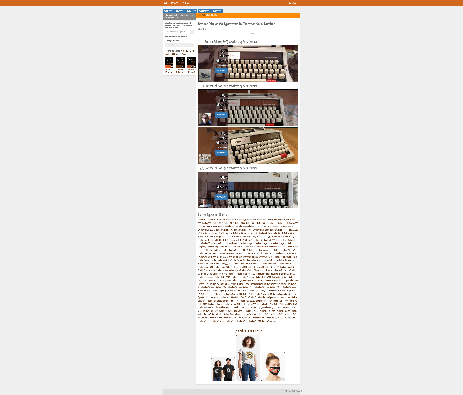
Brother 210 (251, 220)
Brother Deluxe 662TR (269, 264)
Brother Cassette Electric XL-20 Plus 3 (238, 240)
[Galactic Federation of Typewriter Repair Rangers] (248, 358)
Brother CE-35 (281, 240)
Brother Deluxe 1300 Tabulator (286, 257)
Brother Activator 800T (224, 230)
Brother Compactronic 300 (217, 247)
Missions (187, 3)
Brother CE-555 (218, 243)
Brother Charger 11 (232, 243)
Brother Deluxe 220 (271, 260)
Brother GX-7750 (262, 287)
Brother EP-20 (248, 281)
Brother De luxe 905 (266, 257)
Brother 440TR (283, 223)
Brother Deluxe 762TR (256, 267)
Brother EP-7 (214, 284)
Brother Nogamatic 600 (281, 294)
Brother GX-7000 (235, 287)
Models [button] (179, 11)
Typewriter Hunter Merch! (248, 331)
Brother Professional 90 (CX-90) (285, 304)
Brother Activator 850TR (243, 230)
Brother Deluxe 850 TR (288, 267)
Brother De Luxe (204, 257)
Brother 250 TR (283, 220)
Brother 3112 (218, 223)
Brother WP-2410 (211, 318)
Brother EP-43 (282, 281)
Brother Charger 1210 (264, 243)
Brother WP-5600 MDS (256, 318)
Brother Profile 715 (220, 308)
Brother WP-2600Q (226, 318)
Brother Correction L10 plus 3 (284, 250)
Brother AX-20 (289, 233)
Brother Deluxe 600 (236, 264)
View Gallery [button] (221, 71)
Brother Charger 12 (248, 243)
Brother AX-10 (293, 230)
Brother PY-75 (268, 308)
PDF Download (168, 72)
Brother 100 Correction (216, 220)
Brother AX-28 (227, 237)
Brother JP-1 (232, 291)
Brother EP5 (224, 284)
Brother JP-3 (242, 291)
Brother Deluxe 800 (272, 267)
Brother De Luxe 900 (250, 257)
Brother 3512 (229, 223)
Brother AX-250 (215, 237)
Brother (204, 15)
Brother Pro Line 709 (280, 301)
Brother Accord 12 (267, 227)
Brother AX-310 (252, 237)
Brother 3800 (240, 223)
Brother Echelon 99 (288, 274)
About (174, 3)
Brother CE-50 (207, 243)
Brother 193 (241, 220)
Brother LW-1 (274, 291)
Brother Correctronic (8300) (208, 254)
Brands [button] (168, 11)
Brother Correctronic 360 (248, 254)
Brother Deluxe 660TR (252, 264)
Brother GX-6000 (208, 287)
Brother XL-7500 (255, 321)
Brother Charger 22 (280, 243)
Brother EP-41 (271, 281)
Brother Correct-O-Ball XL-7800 (280, 247)
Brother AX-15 (253, 233)
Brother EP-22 (260, 281)
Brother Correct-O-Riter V (238, 250)
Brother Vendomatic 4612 (233, 314)
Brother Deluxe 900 (220, 270)
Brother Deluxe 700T (205, 267)
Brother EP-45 (204, 284)
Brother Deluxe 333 (221, 264)
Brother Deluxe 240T (205, 264)
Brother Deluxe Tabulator (238, 270)
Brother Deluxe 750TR (222, 267)
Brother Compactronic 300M (238, 247)
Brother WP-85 (242, 321)
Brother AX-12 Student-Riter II (223, 233)
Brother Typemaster (283, 311)
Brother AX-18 (277, 233)
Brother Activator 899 (278, 230)
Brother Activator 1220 (283, 227)
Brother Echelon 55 (282, 270)
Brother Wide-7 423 (251, 314)
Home (199, 15)
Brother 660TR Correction (216, 227)
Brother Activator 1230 (206, 230)
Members (293, 3)
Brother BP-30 (290, 237)
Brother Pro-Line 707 (215, 304)
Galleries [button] (192, 11)
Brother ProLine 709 (255, 308)
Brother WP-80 (230, 321)
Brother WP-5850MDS (289, 318)
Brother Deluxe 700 (286, 264)
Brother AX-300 (240, 237)
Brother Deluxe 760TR (239, 267)
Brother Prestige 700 (230, 301)
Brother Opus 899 (255, 297)
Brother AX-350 (265, 237)
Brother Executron (236, 284)
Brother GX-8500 (276, 287)
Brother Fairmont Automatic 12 (275, 284)
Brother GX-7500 (249, 287)
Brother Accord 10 (252, 227)
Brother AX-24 (203, 237)
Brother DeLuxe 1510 (222, 260)
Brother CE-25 (258, 240)
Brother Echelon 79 (228, 274)
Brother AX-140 (240, 233)
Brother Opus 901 (284, 297)
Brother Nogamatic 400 (263, 294)
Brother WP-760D (217, 321)
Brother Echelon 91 (273, 274)
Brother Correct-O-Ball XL (259, 247)
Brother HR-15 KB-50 (219, 291)
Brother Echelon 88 (243, 274)
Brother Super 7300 (210, 311)
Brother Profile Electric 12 (237, 308)
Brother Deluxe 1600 (238, 260)
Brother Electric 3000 (205, 277)
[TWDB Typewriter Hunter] (223, 369)
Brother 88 (241, 227)
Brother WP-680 (204, 321)
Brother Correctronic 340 (229, 254)
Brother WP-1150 (265, 314)
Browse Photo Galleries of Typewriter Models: (176, 37)
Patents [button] (217, 11)
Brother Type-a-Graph (267, 311)
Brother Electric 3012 (222, 277)
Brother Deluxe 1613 (254, 260)
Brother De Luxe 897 (234, 257)
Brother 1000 (231, 220)
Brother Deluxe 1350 (205, 260)
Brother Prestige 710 (247, 301)
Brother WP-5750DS (273, 318)
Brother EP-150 (236, 281)
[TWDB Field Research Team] (273, 366)
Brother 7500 (231, 227)
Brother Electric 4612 (280, 277)
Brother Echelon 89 (258, 274)
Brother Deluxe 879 (205, 270)
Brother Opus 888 (212, 297)
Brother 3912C (262, 223)
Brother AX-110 (204, 233)
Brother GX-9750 (204, 291)
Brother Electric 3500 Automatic (243, 277)
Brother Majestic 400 (234, 294)
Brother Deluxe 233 (286, 260)
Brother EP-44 (293, 281)
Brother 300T (207, 223)
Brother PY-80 (280, 308)
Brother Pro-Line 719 (265, 304)
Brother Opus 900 (269, 297)
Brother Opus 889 (227, 297)
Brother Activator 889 (261, 230)
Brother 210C (262, 220)
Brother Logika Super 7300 (258, 291)
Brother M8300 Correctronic (215, 294)
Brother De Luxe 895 (218, 257)
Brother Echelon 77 (214, 274)
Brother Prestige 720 (264, 301)
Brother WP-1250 (279, 314)
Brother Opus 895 (241, 297)
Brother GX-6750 (222, 287)
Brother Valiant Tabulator (213, 314)
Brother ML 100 (248, 294)
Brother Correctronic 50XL (285, 254)
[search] (179, 41)
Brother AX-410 (278, 237)
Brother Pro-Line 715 (248, 304)
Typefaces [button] (204, 11)
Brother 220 (272, 220)
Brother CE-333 (269, 240)
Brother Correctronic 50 (266, 254)
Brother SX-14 (239, 311)
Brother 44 (272, 223)
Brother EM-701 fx (223, 281)
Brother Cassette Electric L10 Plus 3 (211, 240)
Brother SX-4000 (252, 311)
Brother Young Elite (269, 321)
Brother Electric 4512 (263, 277)
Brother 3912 (251, 223)
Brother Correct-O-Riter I (219, 250)
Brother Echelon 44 (267, 270)
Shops (184, 54)
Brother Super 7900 (226, 311)
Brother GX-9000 (289, 287)
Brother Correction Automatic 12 (261, 250)
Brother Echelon (253, 270)
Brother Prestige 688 (214, 301)
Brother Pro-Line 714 (232, 304)
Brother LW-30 (285, 291)
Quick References (176, 54)
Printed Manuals (186, 51)
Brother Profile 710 (205, 308)
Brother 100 (202, 220)
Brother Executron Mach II (254, 284)
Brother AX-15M (265, 233)
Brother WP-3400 (240, 318)
